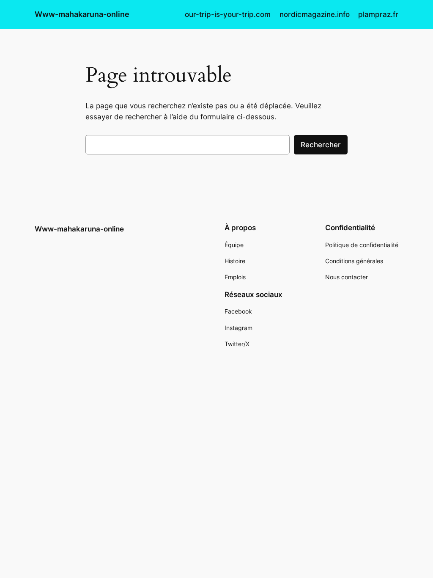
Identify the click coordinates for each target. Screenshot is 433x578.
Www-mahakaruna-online (82, 14)
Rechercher (321, 144)
